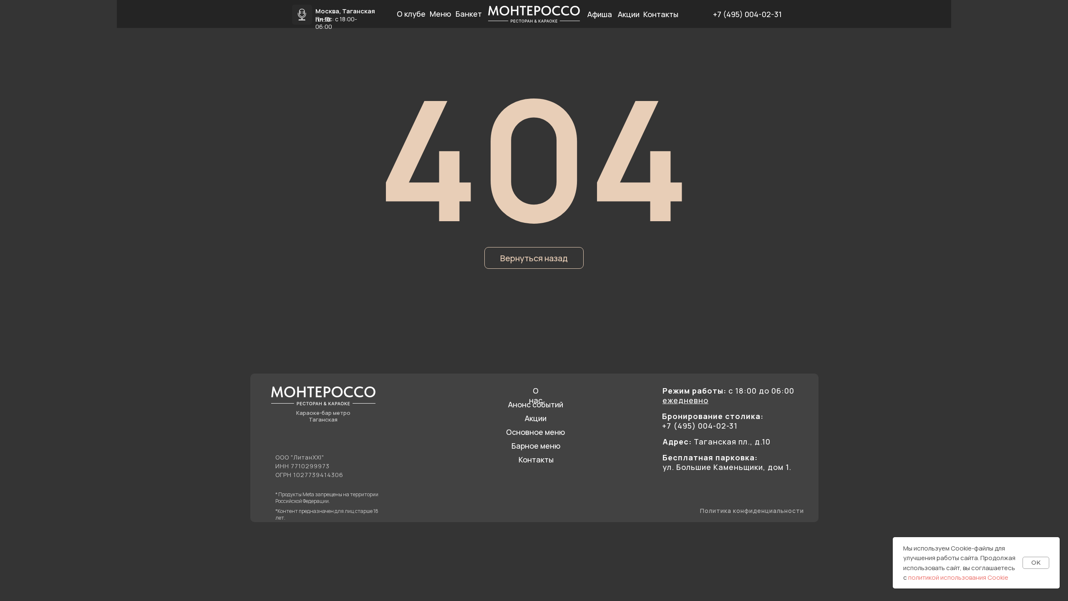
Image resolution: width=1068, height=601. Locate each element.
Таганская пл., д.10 (716, 442)
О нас (535, 395)
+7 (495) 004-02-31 (747, 14)
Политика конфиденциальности (752, 511)
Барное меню (535, 446)
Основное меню (535, 432)
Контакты (536, 460)
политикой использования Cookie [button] (958, 577)
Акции (536, 418)
